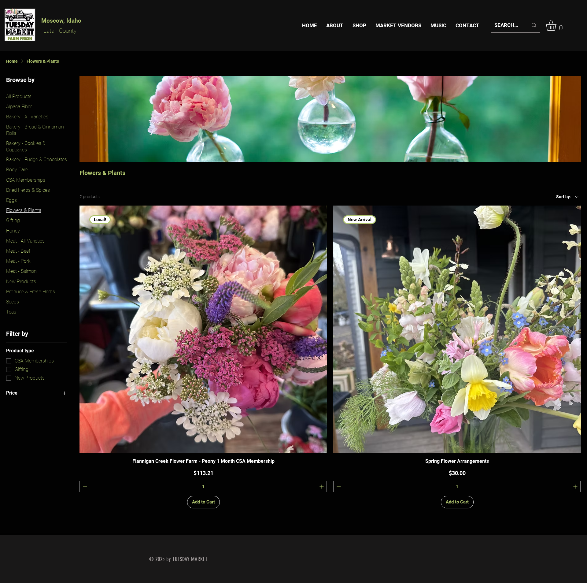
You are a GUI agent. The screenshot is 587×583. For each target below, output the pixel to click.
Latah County (59, 30)
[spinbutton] (203, 486)
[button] (557, 25)
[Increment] (322, 486)
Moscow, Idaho (61, 20)
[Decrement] (84, 486)
